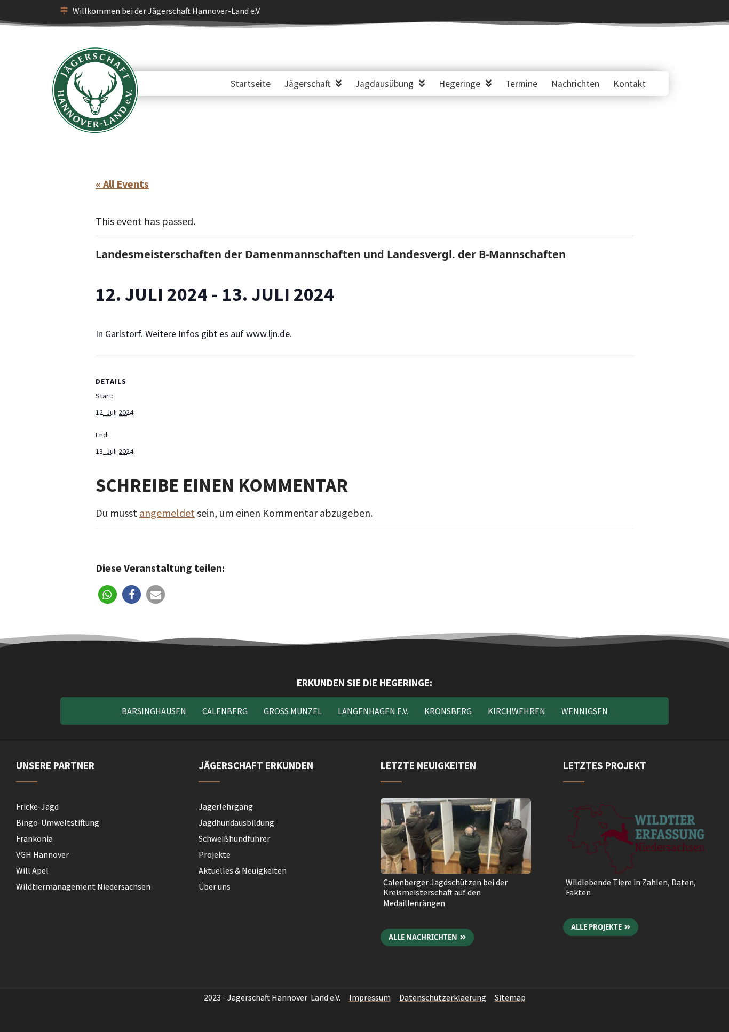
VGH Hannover (42, 854)
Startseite (251, 84)
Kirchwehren (516, 711)
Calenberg (225, 711)
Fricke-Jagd (37, 806)
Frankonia (34, 838)
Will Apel (32, 870)
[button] (107, 594)
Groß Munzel (293, 711)
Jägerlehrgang (226, 806)
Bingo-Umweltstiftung (57, 822)
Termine (521, 84)
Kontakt (629, 84)
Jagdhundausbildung (236, 822)
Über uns (215, 886)
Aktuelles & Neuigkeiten (243, 870)
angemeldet (167, 512)
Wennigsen (584, 711)
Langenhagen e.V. (373, 711)
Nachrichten (575, 84)
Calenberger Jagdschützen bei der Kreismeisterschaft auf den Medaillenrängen (445, 892)
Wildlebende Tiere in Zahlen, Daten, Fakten (631, 887)
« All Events (122, 183)
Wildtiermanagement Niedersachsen (83, 886)
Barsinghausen (154, 711)
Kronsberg (448, 711)
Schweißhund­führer (234, 838)
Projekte (215, 854)
